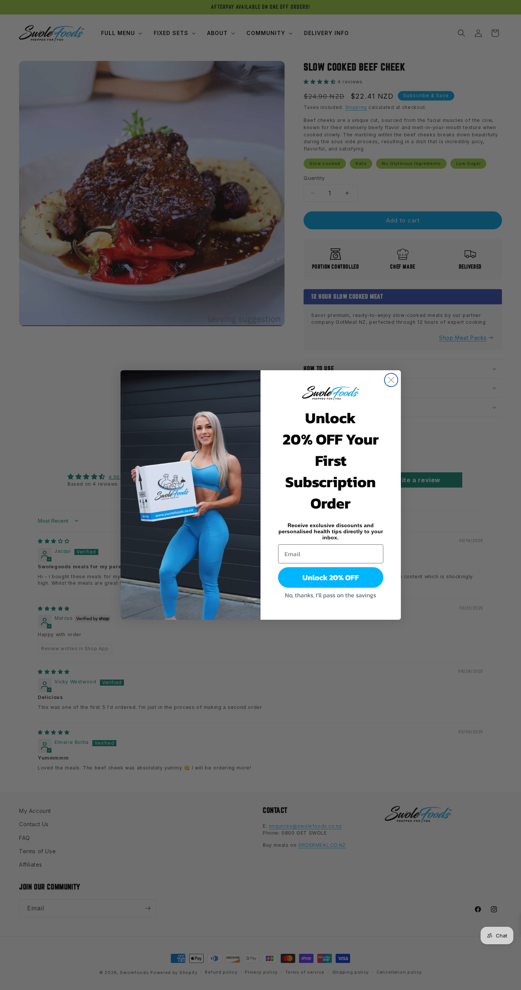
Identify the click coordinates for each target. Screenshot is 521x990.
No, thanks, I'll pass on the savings (330, 595)
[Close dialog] (391, 380)
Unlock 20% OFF (330, 577)
